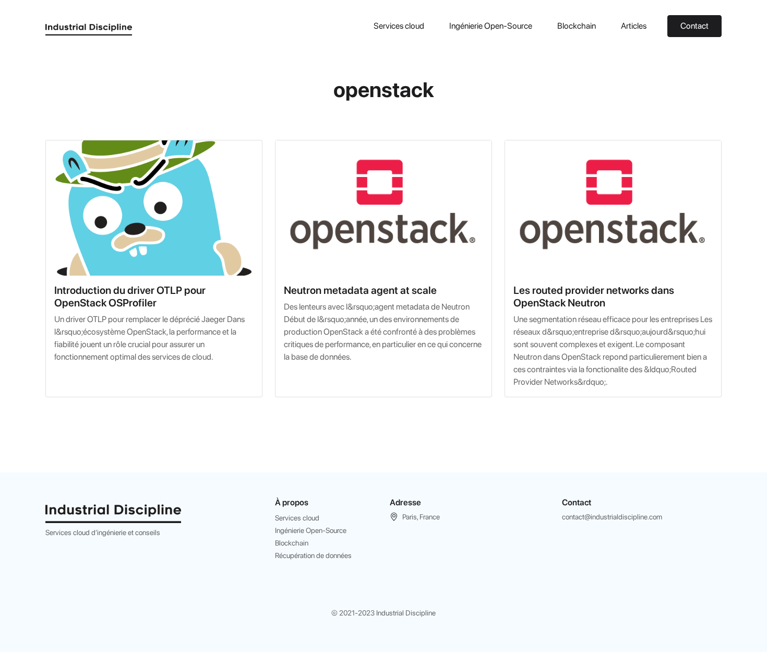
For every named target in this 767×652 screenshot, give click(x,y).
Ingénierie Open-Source (490, 26)
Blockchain (576, 26)
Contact (694, 26)
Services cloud (399, 26)
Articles (633, 26)
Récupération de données (313, 555)
